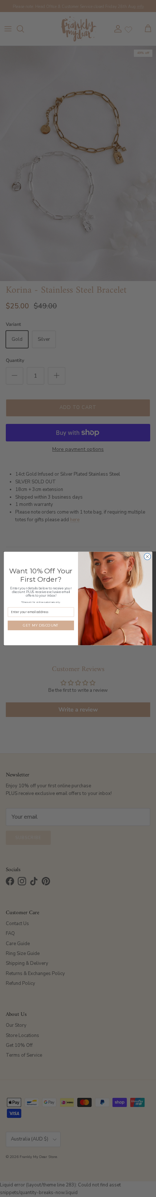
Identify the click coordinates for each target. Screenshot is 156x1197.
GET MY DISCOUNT (41, 625)
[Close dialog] (147, 556)
